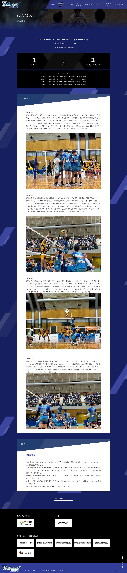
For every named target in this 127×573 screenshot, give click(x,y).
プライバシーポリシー (31, 571)
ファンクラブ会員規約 (48, 571)
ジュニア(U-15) (119, 5)
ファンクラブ (88, 5)
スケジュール (99, 5)
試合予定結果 (61, 5)
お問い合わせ (62, 571)
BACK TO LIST (60, 499)
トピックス (70, 5)
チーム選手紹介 (78, 5)
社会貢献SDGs (109, 5)
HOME (53, 5)
